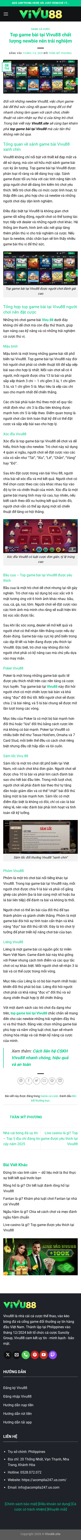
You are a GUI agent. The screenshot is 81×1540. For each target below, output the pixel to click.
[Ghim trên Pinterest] (52, 1081)
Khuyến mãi (57, 1509)
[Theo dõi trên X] (8, 1355)
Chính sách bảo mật (21, 1504)
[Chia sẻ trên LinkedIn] (60, 1081)
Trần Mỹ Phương (60, 53)
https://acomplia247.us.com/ (44, 1480)
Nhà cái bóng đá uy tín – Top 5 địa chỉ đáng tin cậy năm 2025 (21, 1138)
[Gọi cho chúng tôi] (26, 1355)
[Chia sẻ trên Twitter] (36, 1081)
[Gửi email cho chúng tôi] (17, 1355)
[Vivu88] (40, 14)
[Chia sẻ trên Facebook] (28, 1081)
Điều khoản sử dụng (54, 1504)
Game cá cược (40, 29)
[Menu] (5, 14)
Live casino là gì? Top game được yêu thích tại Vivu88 (59, 1138)
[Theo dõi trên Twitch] (53, 1355)
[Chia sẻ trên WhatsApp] (21, 1081)
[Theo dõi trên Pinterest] (35, 1355)
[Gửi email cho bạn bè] (44, 1081)
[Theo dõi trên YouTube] (44, 1355)
